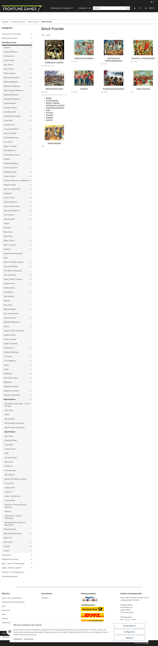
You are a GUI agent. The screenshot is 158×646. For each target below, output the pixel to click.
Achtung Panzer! (11, 457)
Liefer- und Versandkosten (12, 598)
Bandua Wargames (11, 82)
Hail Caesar (9, 410)
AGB (3, 606)
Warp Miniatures (10, 529)
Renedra (7, 301)
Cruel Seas (9, 445)
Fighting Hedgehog (11, 163)
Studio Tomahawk (10, 344)
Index (4, 614)
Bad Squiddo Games (11, 78)
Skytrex (6, 326)
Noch (6, 258)
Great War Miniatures (12, 211)
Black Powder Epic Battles (15, 427)
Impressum (6, 610)
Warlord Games (9, 399)
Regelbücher (7, 555)
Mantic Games (9, 241)
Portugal (49, 112)
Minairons (7, 249)
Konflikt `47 (9, 466)
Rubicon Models (10, 309)
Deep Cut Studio (10, 133)
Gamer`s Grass (9, 198)
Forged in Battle (10, 185)
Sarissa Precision (10, 318)
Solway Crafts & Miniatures (14, 331)
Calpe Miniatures (10, 103)
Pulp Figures (8, 292)
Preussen (49, 115)
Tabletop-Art (8, 348)
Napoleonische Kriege (54, 89)
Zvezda (6, 551)
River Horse (8, 305)
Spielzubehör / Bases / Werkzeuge (13, 517)
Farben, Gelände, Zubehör (11, 568)
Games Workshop (10, 202)
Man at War (8, 232)
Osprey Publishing (11, 266)
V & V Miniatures (10, 361)
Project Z (8, 492)
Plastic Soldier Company (13, 279)
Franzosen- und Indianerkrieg (143, 58)
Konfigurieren (129, 632)
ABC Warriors (10, 475)
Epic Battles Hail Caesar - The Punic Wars (18, 405)
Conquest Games (10, 108)
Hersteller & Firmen (9, 42)
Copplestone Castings (12, 116)
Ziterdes (7, 546)
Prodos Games (9, 288)
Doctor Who (9, 483)
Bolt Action (9, 462)
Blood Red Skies (11, 440)
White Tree (8, 538)
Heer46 (6, 223)
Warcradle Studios (11, 378)
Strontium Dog (10, 470)
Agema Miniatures (10, 52)
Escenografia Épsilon (12, 155)
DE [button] (151, 2)
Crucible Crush (9, 125)
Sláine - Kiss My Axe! (12, 496)
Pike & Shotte (10, 419)
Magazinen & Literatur (10, 559)
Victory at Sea (10, 449)
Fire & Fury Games (11, 168)
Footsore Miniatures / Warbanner (16, 180)
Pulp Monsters (9, 296)
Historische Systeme (9, 38)
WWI (6, 453)
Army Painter (9, 69)
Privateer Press (9, 283)
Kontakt (5, 618)
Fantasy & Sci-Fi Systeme (11, 34)
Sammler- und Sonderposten (13, 572)
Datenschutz (29, 639)
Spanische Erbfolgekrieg (84, 58)
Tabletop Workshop (11, 352)
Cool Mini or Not (10, 112)
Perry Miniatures (10, 275)
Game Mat (8, 193)
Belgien (49, 98)
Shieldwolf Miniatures (12, 322)
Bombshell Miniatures (12, 99)
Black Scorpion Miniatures (13, 90)
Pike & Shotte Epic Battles (14, 423)
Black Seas (9, 436)
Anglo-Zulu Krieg (143, 89)
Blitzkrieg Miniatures (11, 95)
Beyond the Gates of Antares (15, 479)
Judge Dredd (10, 488)
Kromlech (7, 228)
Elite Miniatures (9, 150)
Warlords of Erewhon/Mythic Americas (16, 506)
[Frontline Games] (22, 8)
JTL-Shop (146, 643)
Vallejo (6, 365)
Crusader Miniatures (11, 129)
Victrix (6, 369)
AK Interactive (9, 56)
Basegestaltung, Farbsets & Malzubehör (15, 524)
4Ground (7, 47)
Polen (48, 110)
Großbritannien (52, 100)
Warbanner (8, 374)
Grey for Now (9, 215)
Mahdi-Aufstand (54, 143)
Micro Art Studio (10, 245)
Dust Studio (8, 142)
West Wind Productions (13, 533)
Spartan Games (9, 335)
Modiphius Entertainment (13, 253)
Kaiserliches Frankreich (55, 108)
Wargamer (8, 382)
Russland (49, 117)
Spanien (49, 120)
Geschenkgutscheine (10, 576)
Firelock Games (9, 176)
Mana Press (8, 236)
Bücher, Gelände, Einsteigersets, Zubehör (55, 104)
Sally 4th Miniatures (11, 313)
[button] (134, 8)
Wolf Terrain (8, 542)
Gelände (8, 511)
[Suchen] (128, 8)
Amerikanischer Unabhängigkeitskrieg (113, 59)
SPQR (7, 415)
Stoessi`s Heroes (10, 339)
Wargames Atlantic (11, 386)
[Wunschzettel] (140, 8)
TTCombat (8, 356)
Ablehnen (129, 638)
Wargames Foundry (11, 391)
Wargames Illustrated (12, 395)
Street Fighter (10, 500)
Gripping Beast (9, 219)
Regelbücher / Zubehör (54, 62)
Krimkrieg (84, 89)
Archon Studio (9, 60)
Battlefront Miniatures (12, 86)
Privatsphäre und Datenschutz (13, 602)
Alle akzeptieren (129, 626)
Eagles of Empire (10, 146)
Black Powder (10, 432)
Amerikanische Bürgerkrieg (113, 89)
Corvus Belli (8, 120)
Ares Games (8, 65)
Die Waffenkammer (11, 138)
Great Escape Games (12, 206)
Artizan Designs (9, 73)
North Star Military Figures (14, 262)
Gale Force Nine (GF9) (12, 189)
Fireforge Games (10, 172)
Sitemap (44, 598)
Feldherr (7, 159)
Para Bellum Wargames (13, 271)
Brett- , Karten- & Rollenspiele (13, 563)
